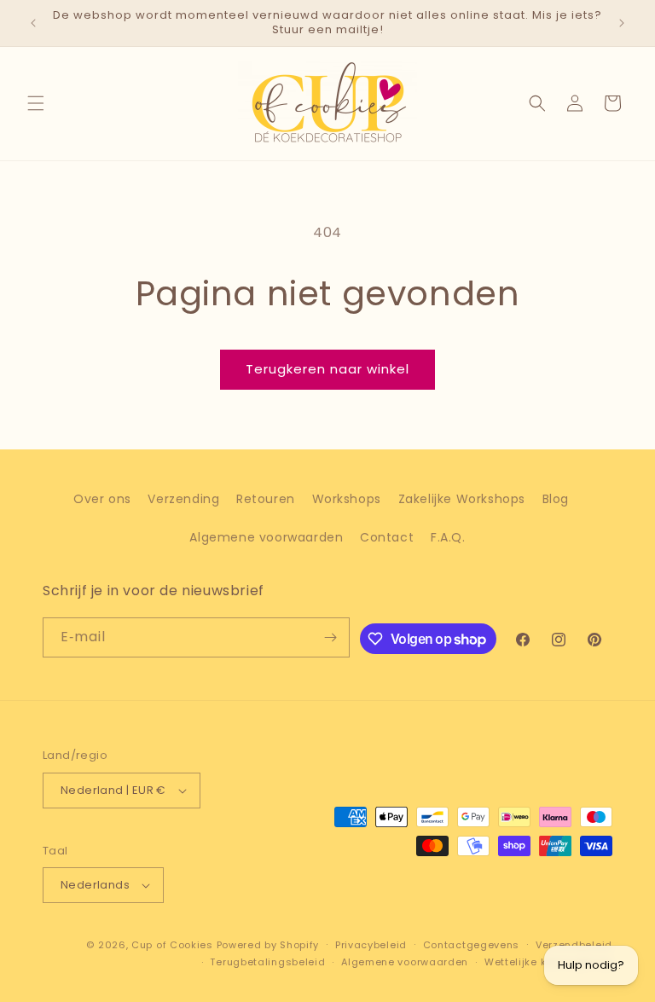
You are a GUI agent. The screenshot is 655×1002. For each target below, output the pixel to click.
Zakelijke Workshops (461, 498)
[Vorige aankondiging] (33, 23)
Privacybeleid (371, 945)
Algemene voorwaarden (266, 537)
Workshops (346, 498)
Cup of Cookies (172, 945)
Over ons (102, 498)
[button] (36, 103)
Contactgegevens (471, 945)
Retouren (265, 498)
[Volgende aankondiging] (622, 23)
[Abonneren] (330, 637)
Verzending (183, 498)
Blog (555, 498)
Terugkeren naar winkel (327, 369)
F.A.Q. (448, 537)
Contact (387, 537)
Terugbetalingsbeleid (267, 962)
